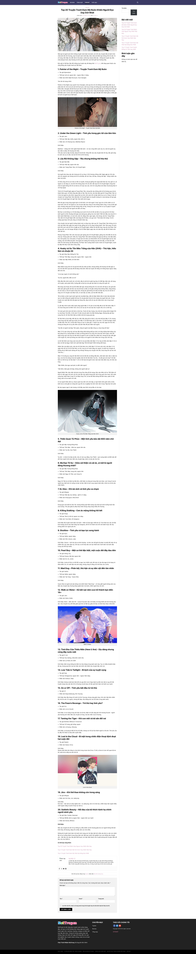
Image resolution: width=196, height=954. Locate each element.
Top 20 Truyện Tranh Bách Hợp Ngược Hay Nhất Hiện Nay (75, 846)
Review (72, 2)
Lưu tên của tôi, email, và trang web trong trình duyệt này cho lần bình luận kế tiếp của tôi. (86, 905)
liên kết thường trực (98, 873)
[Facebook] (59, 869)
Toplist (87, 2)
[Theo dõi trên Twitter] (117, 925)
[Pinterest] (65, 869)
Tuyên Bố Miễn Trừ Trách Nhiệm (73, 951)
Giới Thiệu (60, 951)
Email (81, 898)
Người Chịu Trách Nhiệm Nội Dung (116, 951)
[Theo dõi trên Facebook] (114, 925)
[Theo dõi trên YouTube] (120, 925)
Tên (61, 898)
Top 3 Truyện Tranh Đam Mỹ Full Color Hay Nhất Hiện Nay (75, 850)
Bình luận (63, 885)
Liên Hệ (128, 951)
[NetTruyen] (63, 2)
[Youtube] (63, 869)
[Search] (137, 2)
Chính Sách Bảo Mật (100, 951)
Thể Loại (94, 2)
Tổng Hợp (80, 2)
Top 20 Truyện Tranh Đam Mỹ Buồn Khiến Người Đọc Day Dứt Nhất (129, 24)
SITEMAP (115, 931)
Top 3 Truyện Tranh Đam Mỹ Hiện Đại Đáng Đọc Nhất (73, 853)
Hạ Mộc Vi (95, 15)
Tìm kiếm (124, 8)
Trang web (101, 898)
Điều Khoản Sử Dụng (88, 951)
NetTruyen (98, 63)
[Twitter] (61, 869)
